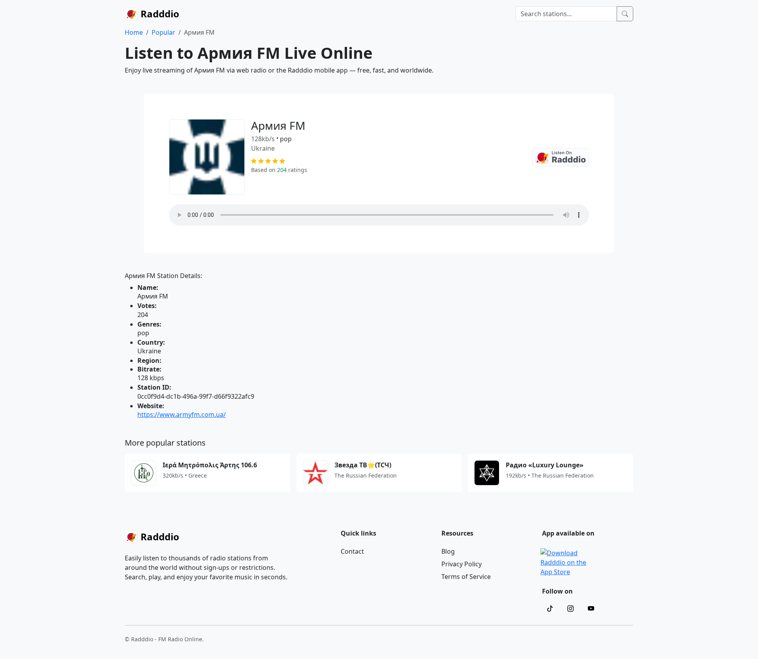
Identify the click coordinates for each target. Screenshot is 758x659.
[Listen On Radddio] (560, 157)
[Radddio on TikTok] (550, 608)
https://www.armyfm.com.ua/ (181, 414)
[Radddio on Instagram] (570, 608)
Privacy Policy (461, 564)
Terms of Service (466, 576)
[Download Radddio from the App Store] (564, 561)
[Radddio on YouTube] (591, 608)
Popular (163, 32)
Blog (448, 551)
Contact (352, 551)
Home (134, 32)
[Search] (625, 13)
